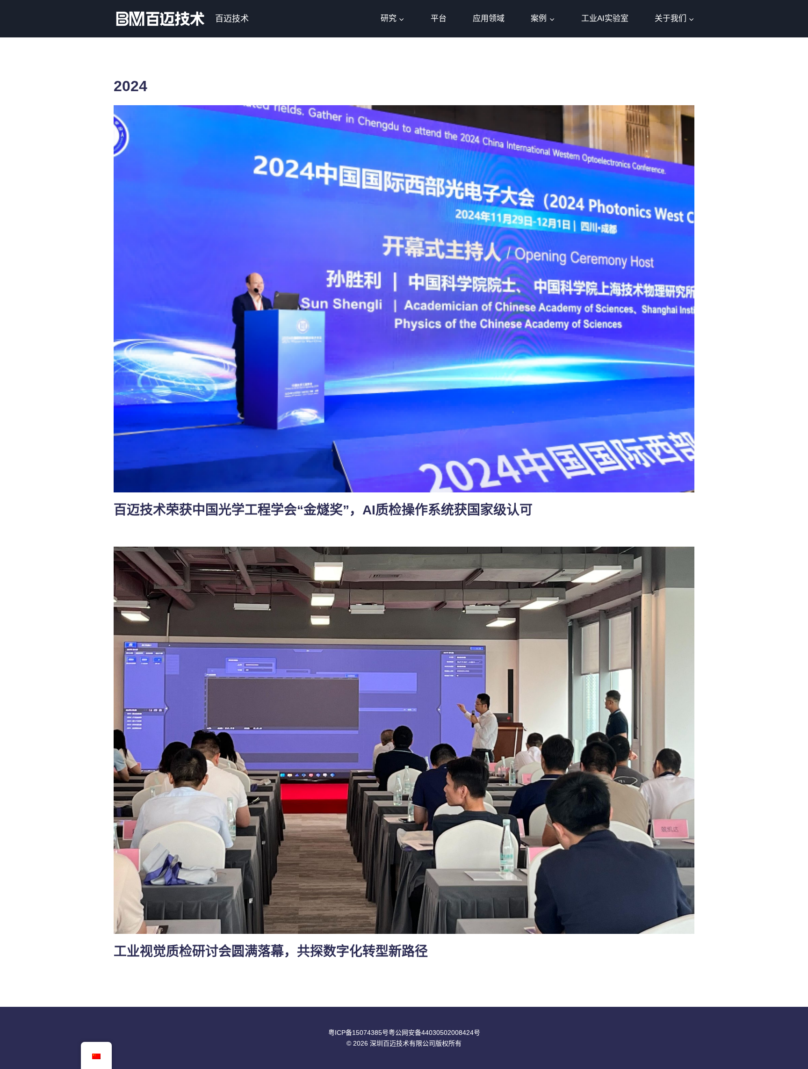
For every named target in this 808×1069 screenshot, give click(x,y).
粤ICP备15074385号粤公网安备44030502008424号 (404, 1032)
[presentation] (404, 298)
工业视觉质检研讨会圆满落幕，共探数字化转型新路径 (271, 951)
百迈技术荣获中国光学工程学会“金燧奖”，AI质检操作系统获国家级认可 (323, 510)
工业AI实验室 (604, 18)
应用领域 (489, 18)
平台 (439, 18)
